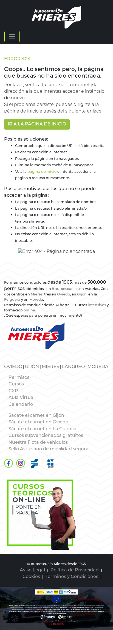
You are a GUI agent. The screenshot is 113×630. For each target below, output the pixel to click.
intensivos (97, 305)
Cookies (31, 577)
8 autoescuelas (65, 289)
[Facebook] (8, 463)
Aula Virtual (22, 398)
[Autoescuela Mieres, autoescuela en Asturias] (56, 17)
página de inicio (41, 172)
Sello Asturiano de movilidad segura (49, 449)
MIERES (50, 367)
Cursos (16, 384)
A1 (57, 305)
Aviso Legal (32, 570)
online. (30, 310)
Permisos (19, 378)
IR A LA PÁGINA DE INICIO (37, 124)
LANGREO (73, 367)
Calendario (21, 404)
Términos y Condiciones (72, 577)
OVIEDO (13, 367)
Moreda (36, 300)
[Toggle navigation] (12, 36)
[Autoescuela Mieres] (40, 513)
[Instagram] (20, 463)
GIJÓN (32, 367)
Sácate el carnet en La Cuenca (43, 429)
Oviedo (63, 294)
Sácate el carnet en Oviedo (38, 422)
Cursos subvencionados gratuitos (46, 436)
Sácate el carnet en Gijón (36, 415)
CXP (13, 391)
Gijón (82, 294)
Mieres (37, 294)
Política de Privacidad (74, 570)
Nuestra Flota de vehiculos (38, 442)
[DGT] (34, 463)
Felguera (12, 300)
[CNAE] (50, 463)
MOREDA (97, 367)
